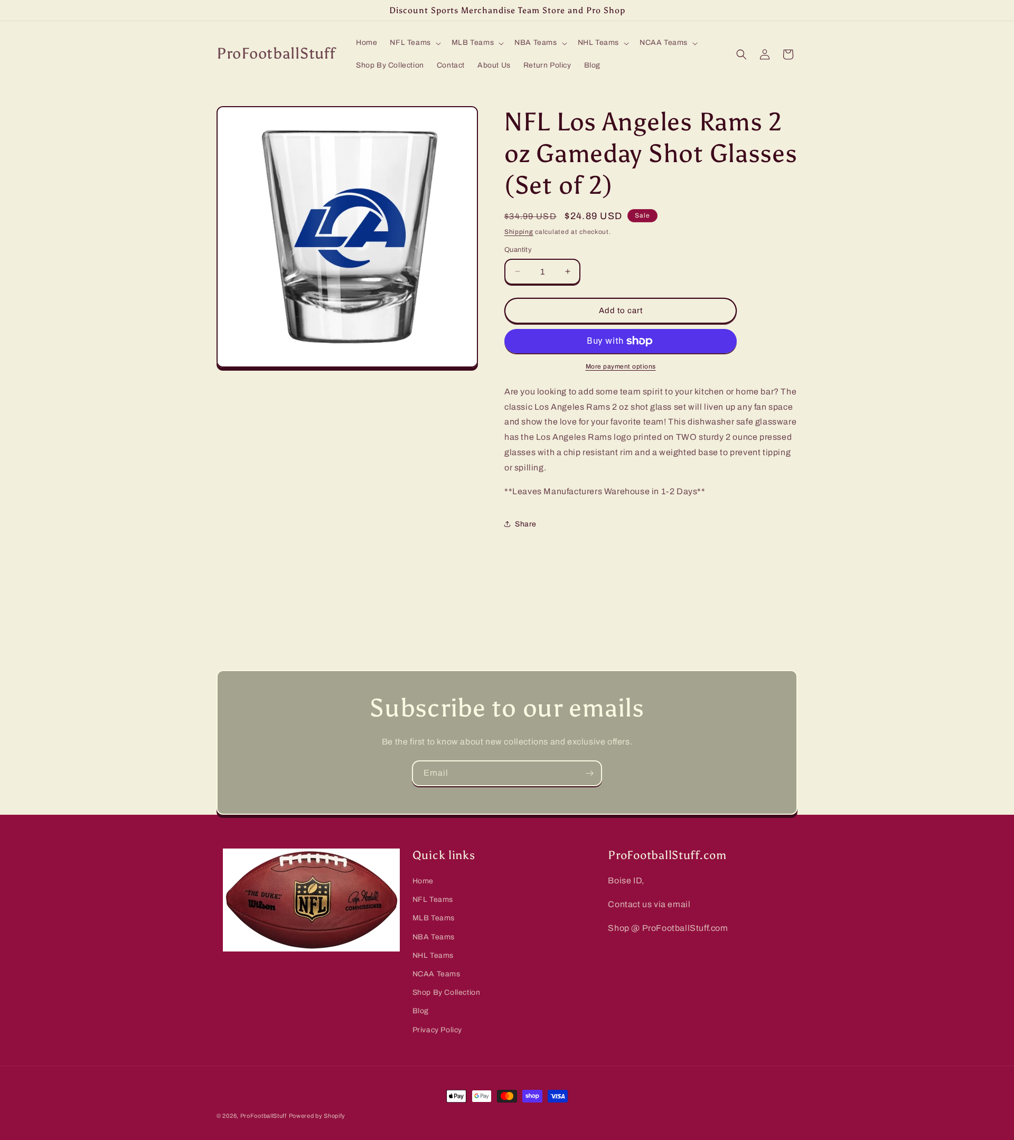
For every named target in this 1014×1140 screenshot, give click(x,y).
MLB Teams (433, 918)
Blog (420, 1011)
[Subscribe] (589, 773)
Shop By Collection (446, 992)
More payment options (621, 366)
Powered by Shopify (317, 1116)
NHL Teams (433, 955)
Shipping (518, 231)
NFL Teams (432, 899)
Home (423, 881)
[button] (414, 43)
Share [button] (526, 524)
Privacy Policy (437, 1030)
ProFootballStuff (263, 1116)
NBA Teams (433, 937)
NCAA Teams (436, 974)
